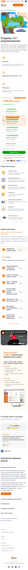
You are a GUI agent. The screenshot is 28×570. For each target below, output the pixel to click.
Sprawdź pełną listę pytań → (7, 520)
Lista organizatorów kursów (7, 550)
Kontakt (3, 529)
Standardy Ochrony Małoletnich (8, 548)
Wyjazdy (3, 536)
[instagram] (12, 567)
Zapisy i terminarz (6, 493)
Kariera (2, 539)
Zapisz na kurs (17, 5)
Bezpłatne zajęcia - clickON (7, 532)
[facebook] (9, 567)
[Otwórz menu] (25, 5)
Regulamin (3, 543)
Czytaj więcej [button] (6, 441)
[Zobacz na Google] (2, 451)
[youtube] (15, 567)
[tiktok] (19, 567)
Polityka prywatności (5, 545)
